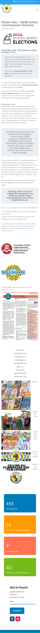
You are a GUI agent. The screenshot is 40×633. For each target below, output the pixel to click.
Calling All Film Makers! (35, 466)
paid (19, 366)
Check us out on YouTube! (35, 454)
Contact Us (17, 611)
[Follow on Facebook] (12, 618)
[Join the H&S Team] (16, 421)
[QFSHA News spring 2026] (16, 441)
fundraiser (18, 353)
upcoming (18, 373)
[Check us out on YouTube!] (16, 457)
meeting (18, 360)
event (12, 29)
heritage (18, 356)
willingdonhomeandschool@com (23, 604)
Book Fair (35, 382)
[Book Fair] (16, 396)
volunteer (18, 376)
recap (18, 370)
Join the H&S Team (35, 414)
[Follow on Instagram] (17, 618)
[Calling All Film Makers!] (16, 474)
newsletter (18, 363)
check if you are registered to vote (14, 208)
